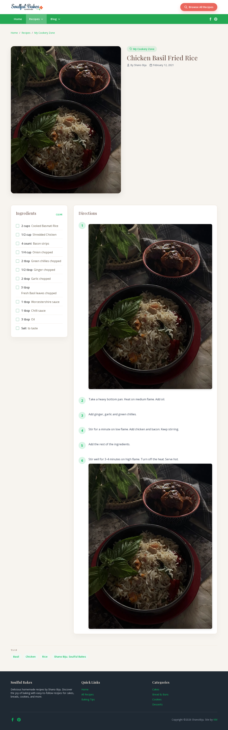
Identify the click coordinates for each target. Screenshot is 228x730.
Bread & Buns (160, 694)
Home (18, 19)
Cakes (155, 689)
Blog (54, 19)
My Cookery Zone (44, 32)
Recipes (34, 19)
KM (215, 719)
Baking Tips (88, 699)
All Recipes (87, 694)
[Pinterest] (215, 19)
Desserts (157, 704)
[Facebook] (210, 19)
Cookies (157, 699)
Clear (59, 214)
